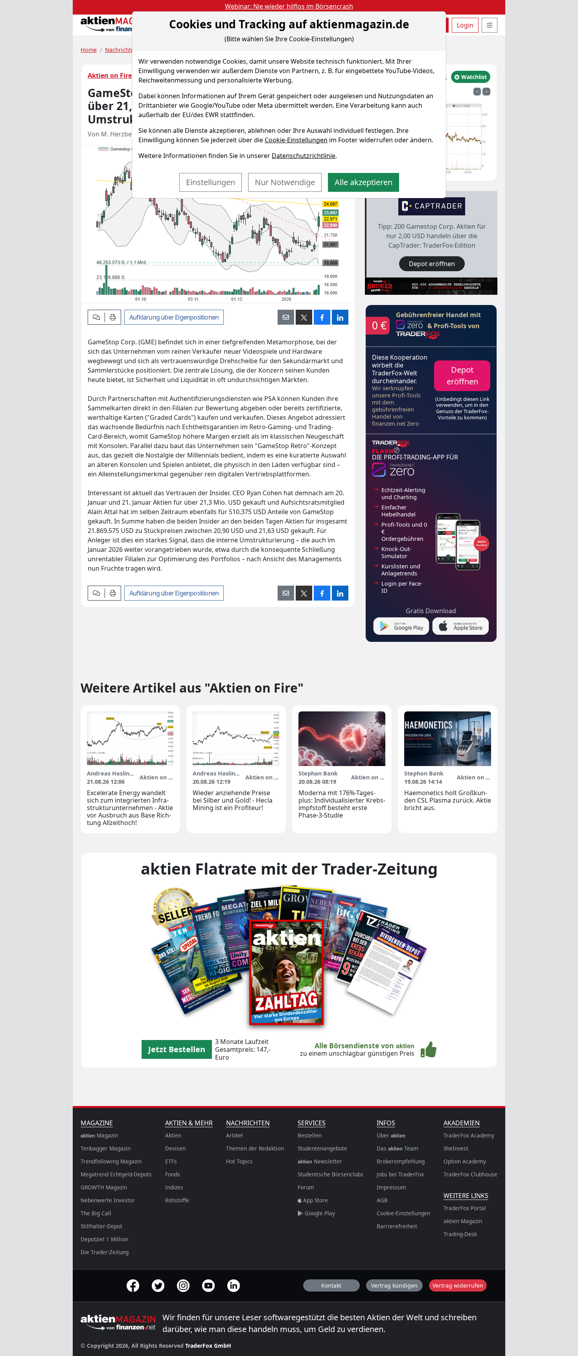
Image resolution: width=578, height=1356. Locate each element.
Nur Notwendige (285, 182)
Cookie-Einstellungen (296, 140)
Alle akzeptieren (363, 182)
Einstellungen (210, 182)
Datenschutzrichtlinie (303, 155)
